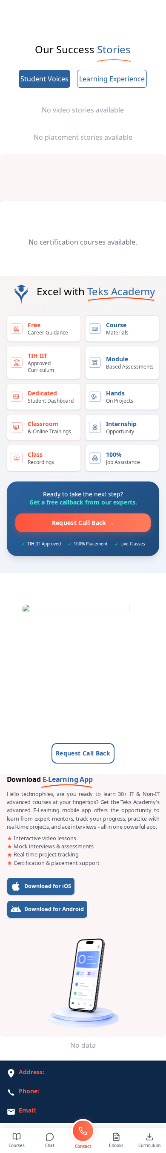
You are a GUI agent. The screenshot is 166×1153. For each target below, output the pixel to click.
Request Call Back (83, 753)
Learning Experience (112, 79)
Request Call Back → (83, 523)
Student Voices (44, 79)
